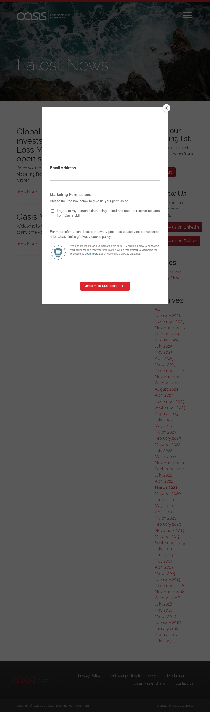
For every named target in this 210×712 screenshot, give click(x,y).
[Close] (166, 108)
